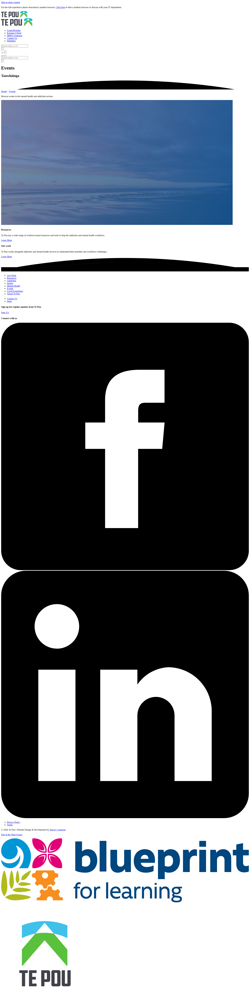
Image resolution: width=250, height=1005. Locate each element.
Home (4, 91)
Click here (60, 7)
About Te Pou (13, 294)
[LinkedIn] (125, 817)
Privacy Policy (13, 822)
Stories (10, 283)
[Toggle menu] (2, 55)
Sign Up (5, 312)
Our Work (11, 275)
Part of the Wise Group (11, 834)
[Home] (125, 19)
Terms (10, 825)
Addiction (11, 281)
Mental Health (13, 286)
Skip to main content (10, 2)
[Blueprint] (125, 901)
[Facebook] (125, 569)
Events (12, 91)
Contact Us (12, 298)
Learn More (6, 240)
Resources (11, 278)
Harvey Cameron (58, 830)
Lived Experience (15, 291)
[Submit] (2, 49)
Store (9, 301)
